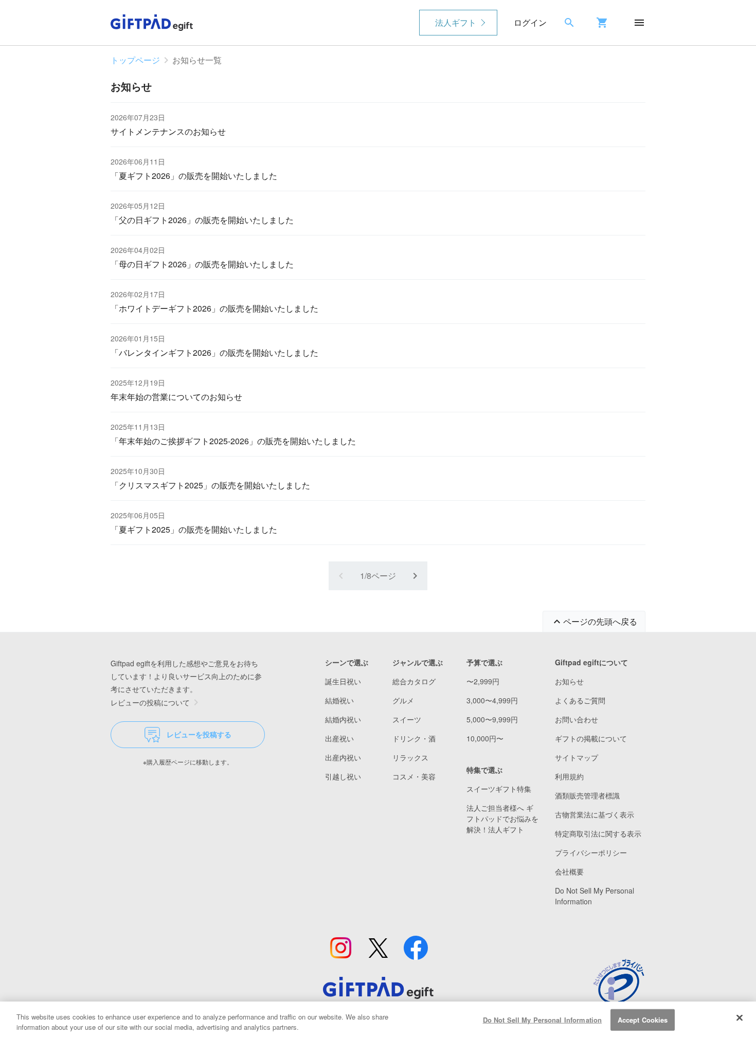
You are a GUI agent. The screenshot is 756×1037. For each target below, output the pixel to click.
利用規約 (569, 776)
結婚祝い (339, 700)
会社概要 (569, 871)
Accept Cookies (643, 1020)
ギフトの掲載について (591, 738)
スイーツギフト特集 (498, 789)
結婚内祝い (343, 719)
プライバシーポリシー (591, 852)
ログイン (530, 22)
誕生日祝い (343, 681)
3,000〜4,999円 (492, 700)
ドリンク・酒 (414, 738)
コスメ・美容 (414, 776)
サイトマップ (576, 757)
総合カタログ (414, 681)
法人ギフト (455, 22)
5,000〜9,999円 (492, 719)
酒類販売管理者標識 (587, 795)
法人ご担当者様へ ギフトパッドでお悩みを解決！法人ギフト (502, 818)
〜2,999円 (482, 681)
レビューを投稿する (199, 734)
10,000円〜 (484, 738)
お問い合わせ (576, 719)
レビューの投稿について (150, 702)
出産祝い (339, 738)
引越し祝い (343, 776)
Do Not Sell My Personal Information (542, 1020)
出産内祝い (343, 757)
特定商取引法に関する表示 (598, 833)
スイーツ (406, 719)
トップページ (135, 60)
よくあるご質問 (580, 700)
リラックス (410, 757)
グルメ (403, 700)
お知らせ (569, 681)
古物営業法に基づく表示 (594, 814)
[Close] (739, 1018)
